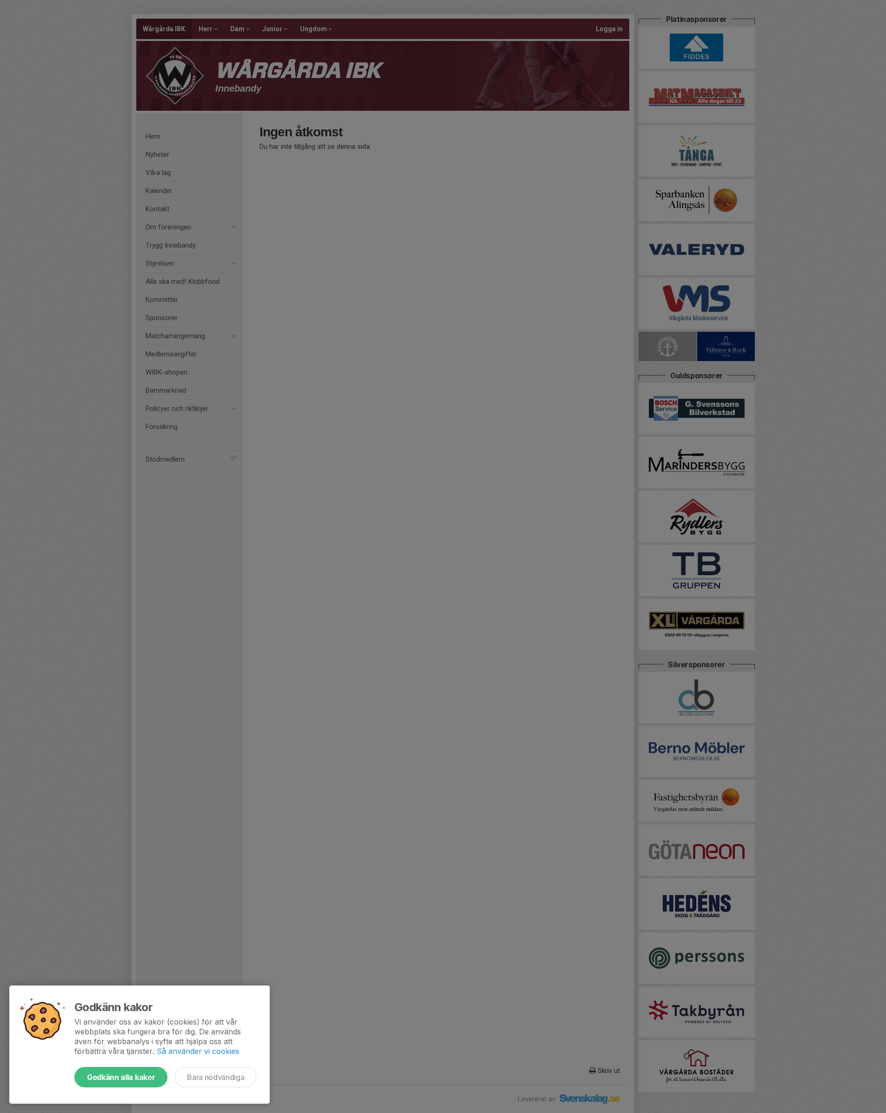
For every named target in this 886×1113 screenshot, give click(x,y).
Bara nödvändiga (215, 1077)
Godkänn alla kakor (121, 1077)
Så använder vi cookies (198, 1051)
